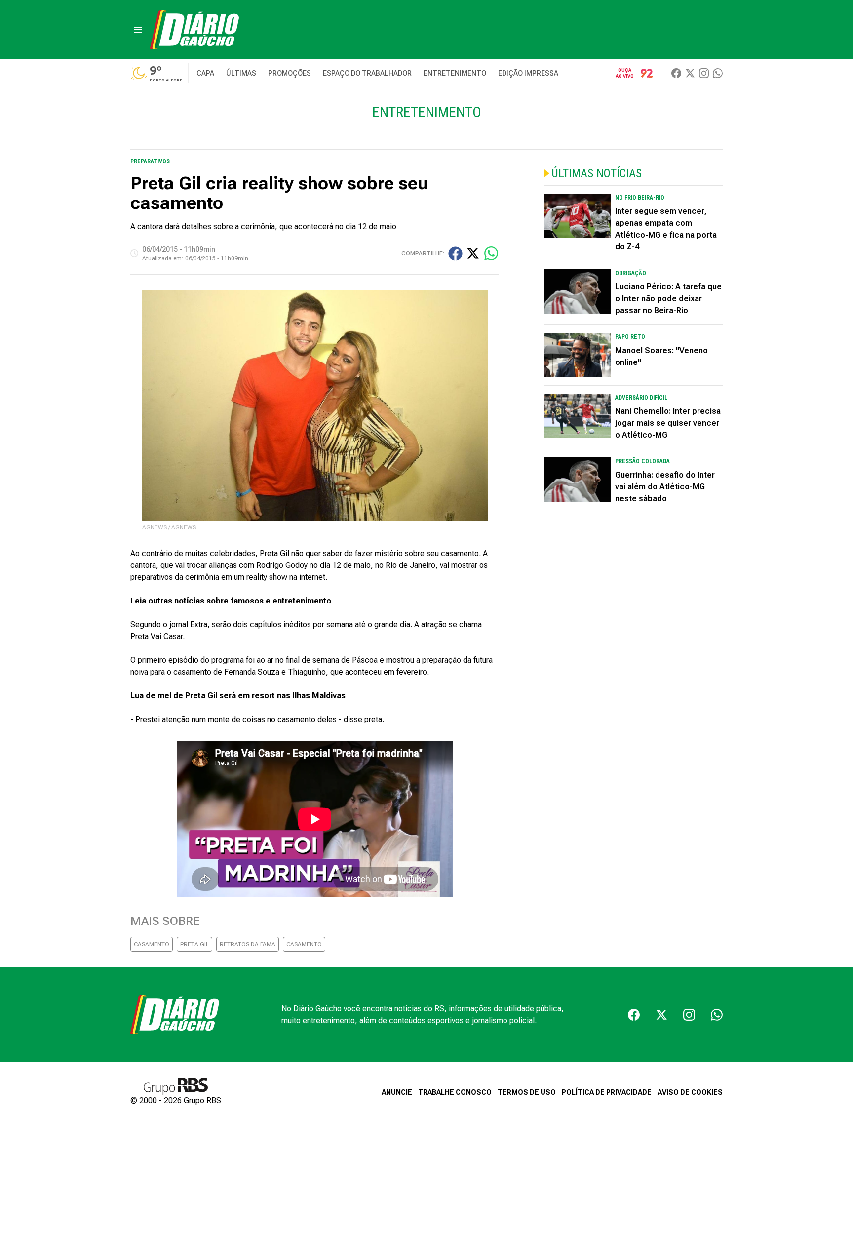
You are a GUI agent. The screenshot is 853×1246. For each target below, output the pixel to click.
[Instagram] (704, 73)
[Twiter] (690, 73)
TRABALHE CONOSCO (455, 1092)
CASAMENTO (151, 944)
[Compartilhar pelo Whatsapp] (491, 253)
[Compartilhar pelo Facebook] (455, 253)
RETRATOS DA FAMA (247, 944)
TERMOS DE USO (527, 1092)
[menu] (138, 30)
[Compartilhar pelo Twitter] (472, 253)
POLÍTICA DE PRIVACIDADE (607, 1092)
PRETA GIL (194, 944)
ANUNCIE (397, 1092)
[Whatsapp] (718, 73)
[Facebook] (676, 73)
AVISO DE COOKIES (690, 1092)
